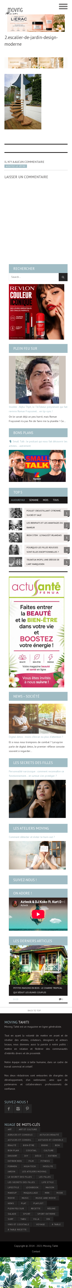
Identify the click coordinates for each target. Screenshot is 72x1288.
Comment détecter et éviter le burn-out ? (32, 837)
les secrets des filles (21, 1182)
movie (11, 1198)
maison (50, 1187)
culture (49, 1150)
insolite (48, 1166)
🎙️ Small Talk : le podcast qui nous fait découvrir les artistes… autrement (38, 444)
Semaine (34, 500)
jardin (11, 1171)
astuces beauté (49, 1134)
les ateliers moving (34, 1171)
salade (12, 1213)
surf (10, 1219)
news (11, 1203)
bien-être (28, 1145)
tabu (23, 1219)
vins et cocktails (18, 1224)
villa (36, 1219)
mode (59, 1192)
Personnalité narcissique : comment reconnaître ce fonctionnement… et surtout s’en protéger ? (36, 773)
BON (57, 1145)
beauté (12, 1145)
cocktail (31, 1150)
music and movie (46, 1198)
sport (26, 1213)
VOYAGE (40, 1224)
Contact (36, 1251)
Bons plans (23, 433)
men (47, 1192)
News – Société (26, 696)
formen (12, 1166)
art (10, 1129)
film (31, 1161)
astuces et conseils (50, 1139)
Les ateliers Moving (31, 828)
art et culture (28, 1129)
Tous (56, 500)
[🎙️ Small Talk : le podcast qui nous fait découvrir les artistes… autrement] (37, 466)
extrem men (15, 1161)
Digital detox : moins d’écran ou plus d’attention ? (36, 736)
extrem (52, 1155)
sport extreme (46, 1213)
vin (48, 1219)
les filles (45, 1176)
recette (35, 1208)
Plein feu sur (25, 348)
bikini (44, 1145)
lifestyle (13, 1187)
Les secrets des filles (33, 762)
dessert (12, 1155)
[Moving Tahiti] (13, 6)
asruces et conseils (20, 1134)
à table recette (17, 1229)
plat (23, 1203)
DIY (26, 1155)
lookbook (32, 1187)
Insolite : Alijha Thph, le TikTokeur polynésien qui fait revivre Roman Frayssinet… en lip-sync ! (38, 409)
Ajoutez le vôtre (15, 166)
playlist (38, 1203)
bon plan (13, 1150)
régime (51, 1208)
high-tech (30, 1166)
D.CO (15, 999)
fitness (45, 1161)
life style (48, 1182)
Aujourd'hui (18, 500)
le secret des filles (20, 1176)
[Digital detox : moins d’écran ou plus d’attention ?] (37, 719)
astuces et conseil (19, 1139)
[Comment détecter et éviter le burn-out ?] (37, 855)
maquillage (31, 1192)
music (25, 1198)
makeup (12, 1192)
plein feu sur (16, 1208)
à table (56, 1224)
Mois (45, 500)
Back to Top (34, 1010)
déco (38, 1155)
